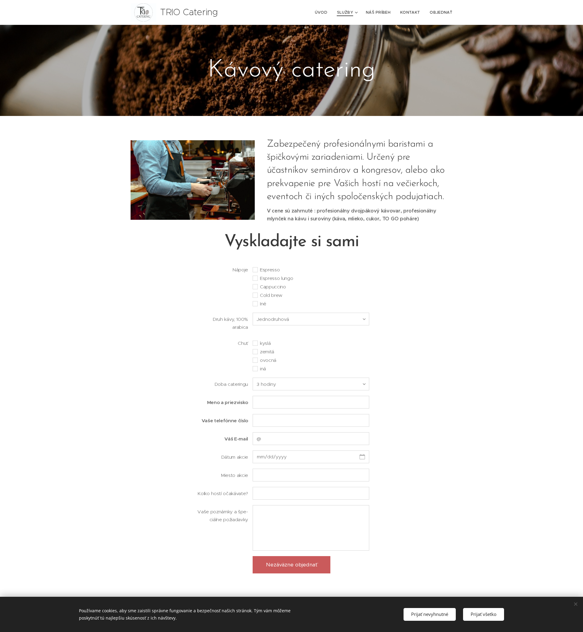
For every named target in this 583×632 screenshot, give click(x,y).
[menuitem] (322, 12)
